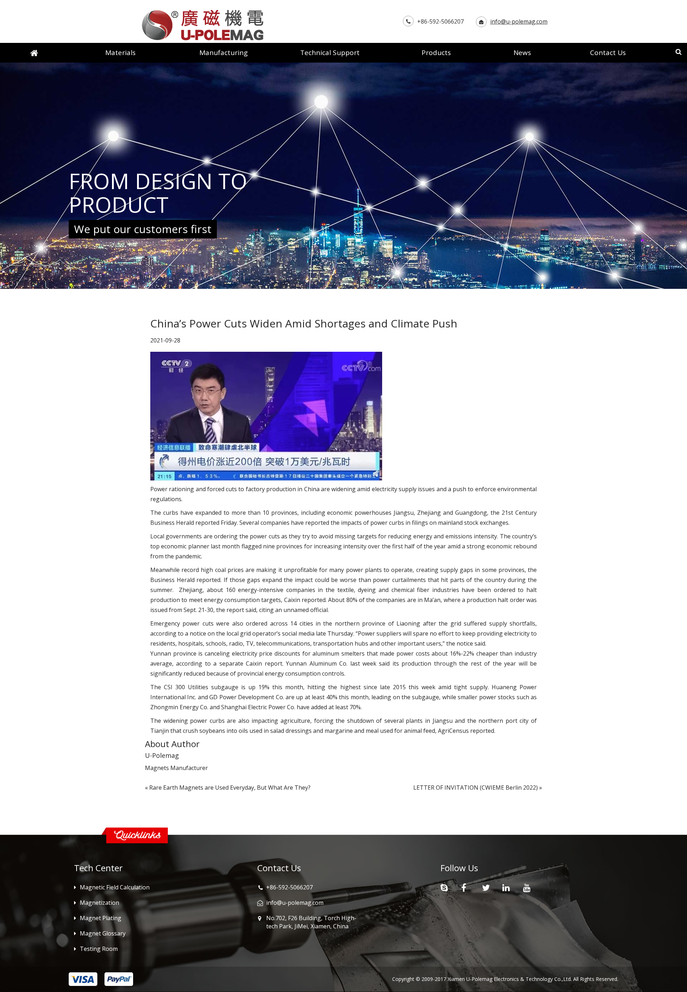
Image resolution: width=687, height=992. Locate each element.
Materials (120, 52)
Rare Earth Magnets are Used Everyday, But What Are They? (230, 787)
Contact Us (608, 52)
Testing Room (99, 949)
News (522, 52)
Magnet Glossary (103, 933)
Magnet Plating (100, 918)
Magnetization (99, 903)
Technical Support (330, 52)
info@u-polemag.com (518, 21)
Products (436, 52)
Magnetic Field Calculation (115, 887)
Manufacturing (223, 52)
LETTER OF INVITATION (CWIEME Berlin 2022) (475, 787)
